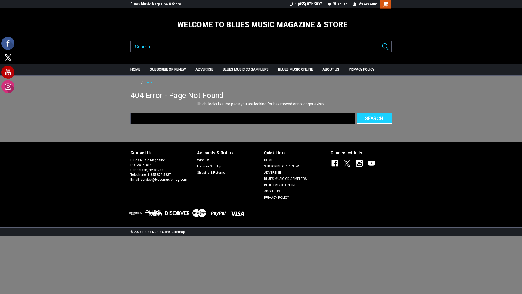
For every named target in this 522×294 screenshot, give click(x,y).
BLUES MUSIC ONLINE (295, 69)
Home (134, 82)
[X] (347, 163)
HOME (135, 69)
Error (148, 82)
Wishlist (340, 4)
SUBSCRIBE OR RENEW (168, 69)
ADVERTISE (204, 69)
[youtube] (371, 163)
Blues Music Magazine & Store (155, 4)
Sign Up (215, 166)
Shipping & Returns (211, 172)
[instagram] (359, 163)
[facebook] (334, 163)
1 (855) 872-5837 (308, 4)
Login (201, 166)
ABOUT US (330, 69)
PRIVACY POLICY (361, 69)
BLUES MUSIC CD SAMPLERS (246, 69)
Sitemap (178, 232)
